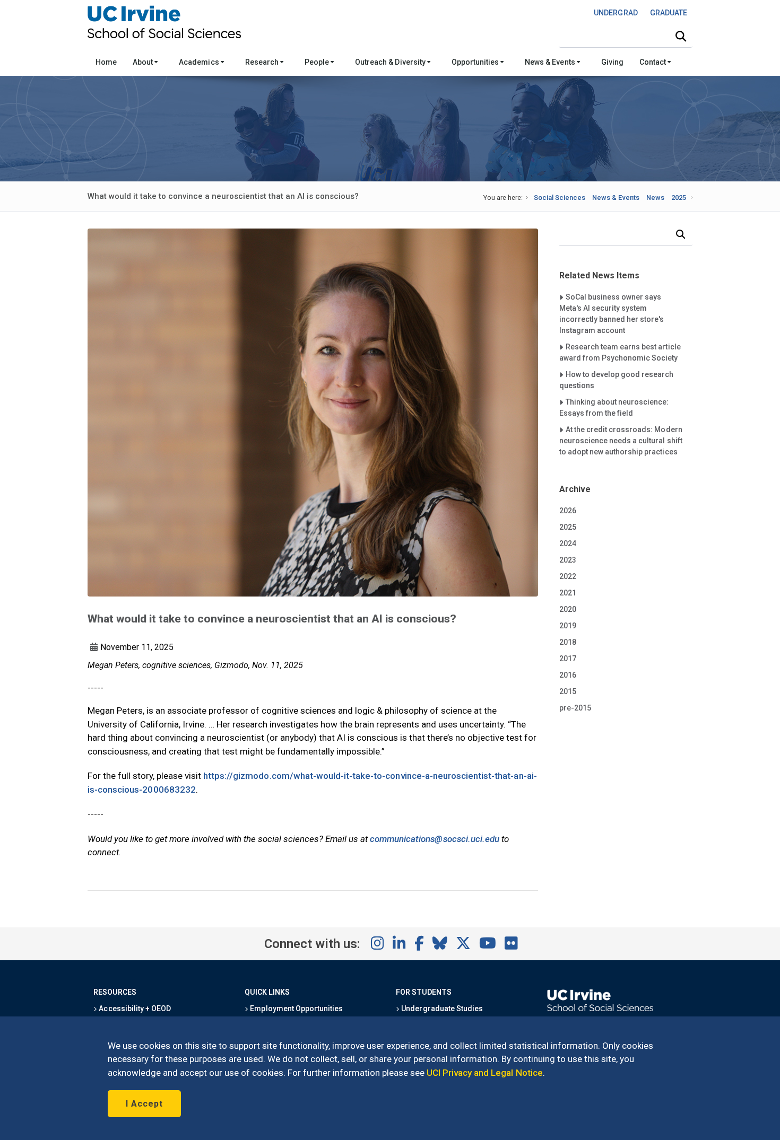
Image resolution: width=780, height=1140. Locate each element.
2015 (567, 691)
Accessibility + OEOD (134, 1008)
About (143, 62)
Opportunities (476, 62)
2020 (567, 609)
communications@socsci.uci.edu (434, 839)
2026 (567, 510)
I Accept (144, 1104)
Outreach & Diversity (391, 62)
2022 (567, 576)
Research (262, 62)
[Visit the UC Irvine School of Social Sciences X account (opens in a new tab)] (463, 944)
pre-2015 (575, 708)
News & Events (550, 62)
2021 (567, 593)
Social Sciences (559, 197)
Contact (653, 62)
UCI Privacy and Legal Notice (485, 1072)
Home (106, 62)
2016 (567, 675)
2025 (678, 197)
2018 (567, 642)
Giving (612, 62)
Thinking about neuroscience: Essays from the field (614, 407)
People (318, 62)
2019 (567, 625)
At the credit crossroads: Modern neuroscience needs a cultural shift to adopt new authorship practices (620, 440)
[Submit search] (680, 36)
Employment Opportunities (295, 1008)
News (655, 197)
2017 (567, 658)
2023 (567, 560)
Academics (199, 62)
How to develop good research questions (616, 380)
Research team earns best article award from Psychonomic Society (620, 352)
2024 (567, 543)
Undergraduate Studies (441, 1008)
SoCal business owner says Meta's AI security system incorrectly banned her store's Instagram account (611, 313)
